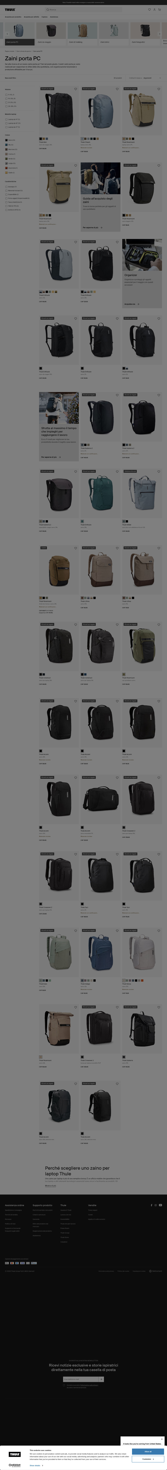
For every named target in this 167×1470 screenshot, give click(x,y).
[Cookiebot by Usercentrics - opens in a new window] (15, 1465)
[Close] (162, 1439)
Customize (146, 1459)
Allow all (148, 1452)
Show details (35, 1465)
